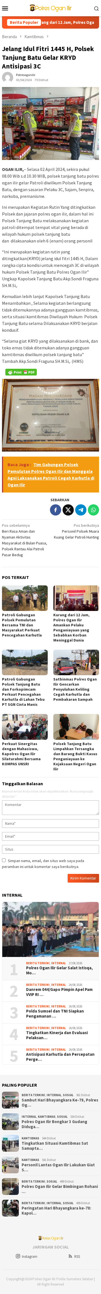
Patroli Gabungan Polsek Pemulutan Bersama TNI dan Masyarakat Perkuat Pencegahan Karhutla (22, 625)
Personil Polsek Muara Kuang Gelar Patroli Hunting (76, 531)
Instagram (29, 1256)
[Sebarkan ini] (55, 510)
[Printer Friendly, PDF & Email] (21, 372)
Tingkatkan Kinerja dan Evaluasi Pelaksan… (57, 1035)
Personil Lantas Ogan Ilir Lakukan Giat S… (58, 1167)
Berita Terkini (38, 963)
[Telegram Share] (80, 510)
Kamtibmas (47, 1117)
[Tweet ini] (68, 510)
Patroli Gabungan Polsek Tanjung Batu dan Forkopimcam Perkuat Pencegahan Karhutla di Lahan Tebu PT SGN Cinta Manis (23, 692)
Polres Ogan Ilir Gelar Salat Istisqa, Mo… (59, 970)
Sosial (68, 1095)
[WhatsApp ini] (93, 510)
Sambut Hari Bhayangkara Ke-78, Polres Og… (60, 1103)
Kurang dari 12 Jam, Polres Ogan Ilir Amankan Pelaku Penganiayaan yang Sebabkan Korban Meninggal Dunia (71, 627)
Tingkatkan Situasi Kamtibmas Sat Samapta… (55, 1146)
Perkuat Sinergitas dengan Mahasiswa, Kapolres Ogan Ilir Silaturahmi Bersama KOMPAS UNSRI (21, 753)
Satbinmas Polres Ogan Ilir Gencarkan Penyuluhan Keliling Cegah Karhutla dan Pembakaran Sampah (75, 689)
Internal (58, 963)
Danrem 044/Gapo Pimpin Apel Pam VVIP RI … (59, 992)
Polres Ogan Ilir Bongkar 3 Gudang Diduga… (54, 1124)
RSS (77, 1256)
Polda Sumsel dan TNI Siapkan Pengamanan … (55, 1014)
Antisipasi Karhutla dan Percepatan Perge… (60, 1057)
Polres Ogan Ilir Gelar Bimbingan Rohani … (60, 1189)
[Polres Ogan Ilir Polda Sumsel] (50, 7)
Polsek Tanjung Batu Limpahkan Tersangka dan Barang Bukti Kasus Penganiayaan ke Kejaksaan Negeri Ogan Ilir (75, 756)
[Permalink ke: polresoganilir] (7, 77)
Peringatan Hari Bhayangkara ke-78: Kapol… (56, 1211)
